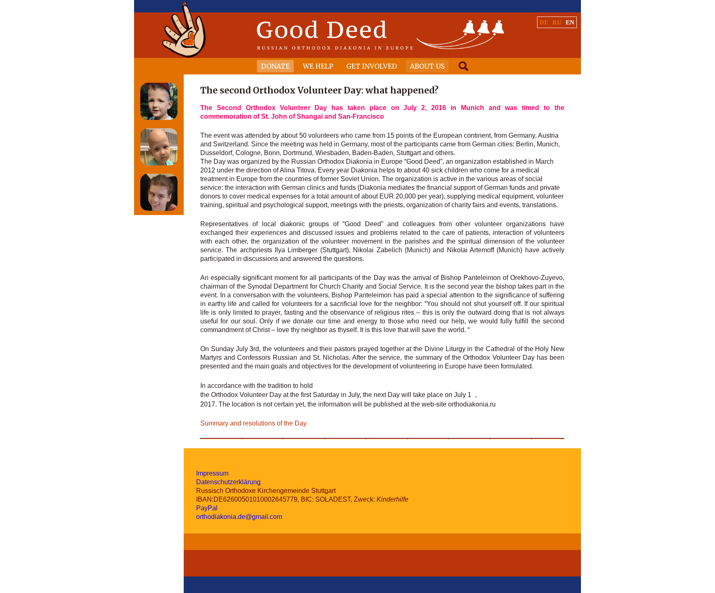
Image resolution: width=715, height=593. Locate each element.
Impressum (212, 473)
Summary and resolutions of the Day (253, 423)
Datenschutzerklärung (228, 481)
